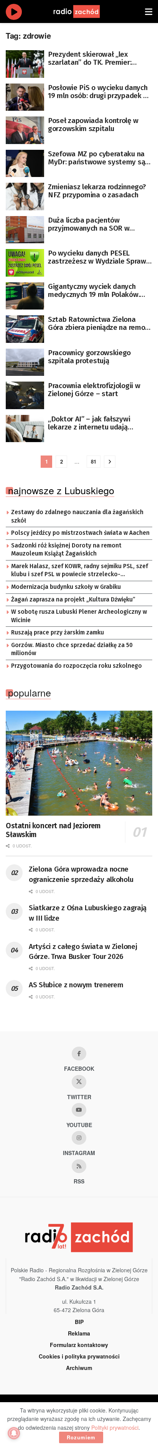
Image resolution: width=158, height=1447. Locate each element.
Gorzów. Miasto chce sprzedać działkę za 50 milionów (72, 649)
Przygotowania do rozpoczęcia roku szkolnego (76, 665)
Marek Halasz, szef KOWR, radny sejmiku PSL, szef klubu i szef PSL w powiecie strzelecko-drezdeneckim (79, 571)
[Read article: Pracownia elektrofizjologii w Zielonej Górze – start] (25, 395)
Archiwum (79, 1368)
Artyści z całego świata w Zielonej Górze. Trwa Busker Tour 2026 (83, 951)
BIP (79, 1322)
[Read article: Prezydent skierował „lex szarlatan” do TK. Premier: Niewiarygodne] (25, 64)
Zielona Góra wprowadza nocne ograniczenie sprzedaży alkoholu (81, 874)
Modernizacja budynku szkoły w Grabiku (66, 586)
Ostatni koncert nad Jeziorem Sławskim (53, 830)
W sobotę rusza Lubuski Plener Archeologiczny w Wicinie (79, 616)
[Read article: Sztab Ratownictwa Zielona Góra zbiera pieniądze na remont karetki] (25, 329)
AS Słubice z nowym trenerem (76, 984)
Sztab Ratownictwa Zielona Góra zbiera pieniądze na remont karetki (100, 323)
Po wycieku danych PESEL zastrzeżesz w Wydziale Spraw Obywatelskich (97, 257)
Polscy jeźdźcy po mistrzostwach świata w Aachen (80, 532)
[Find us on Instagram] (79, 1138)
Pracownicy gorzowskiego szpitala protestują (89, 357)
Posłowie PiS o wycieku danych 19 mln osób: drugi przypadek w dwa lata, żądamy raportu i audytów (98, 92)
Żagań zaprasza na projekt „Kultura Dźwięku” (73, 599)
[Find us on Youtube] (79, 1110)
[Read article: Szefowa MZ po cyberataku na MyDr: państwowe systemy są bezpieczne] (25, 163)
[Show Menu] (148, 11)
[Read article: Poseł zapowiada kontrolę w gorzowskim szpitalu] (25, 130)
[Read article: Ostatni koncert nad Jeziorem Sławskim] (79, 763)
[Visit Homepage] (84, 11)
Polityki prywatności (114, 1427)
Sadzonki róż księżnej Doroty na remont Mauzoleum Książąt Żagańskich (66, 549)
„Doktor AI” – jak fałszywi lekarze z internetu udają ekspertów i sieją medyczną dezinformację (92, 423)
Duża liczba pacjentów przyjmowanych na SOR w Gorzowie (88, 224)
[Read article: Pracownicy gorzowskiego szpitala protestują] (25, 362)
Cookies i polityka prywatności (79, 1356)
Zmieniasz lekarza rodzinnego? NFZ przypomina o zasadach (97, 191)
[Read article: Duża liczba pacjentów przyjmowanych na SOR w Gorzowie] (25, 230)
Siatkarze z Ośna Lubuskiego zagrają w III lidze (87, 913)
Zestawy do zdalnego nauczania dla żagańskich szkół (77, 516)
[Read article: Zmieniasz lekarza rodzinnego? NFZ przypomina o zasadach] (25, 196)
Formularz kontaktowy (79, 1345)
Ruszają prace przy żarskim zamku (57, 632)
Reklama (79, 1333)
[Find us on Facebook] (79, 1053)
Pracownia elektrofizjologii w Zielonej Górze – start (94, 390)
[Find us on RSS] (79, 1166)
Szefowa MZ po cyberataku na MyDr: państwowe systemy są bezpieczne (96, 158)
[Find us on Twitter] (79, 1082)
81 (93, 461)
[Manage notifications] (14, 1433)
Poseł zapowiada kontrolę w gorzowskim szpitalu (93, 124)
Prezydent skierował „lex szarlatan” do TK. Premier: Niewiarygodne (89, 58)
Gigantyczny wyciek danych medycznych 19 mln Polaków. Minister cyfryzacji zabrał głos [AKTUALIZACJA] (96, 290)
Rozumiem (81, 1437)
